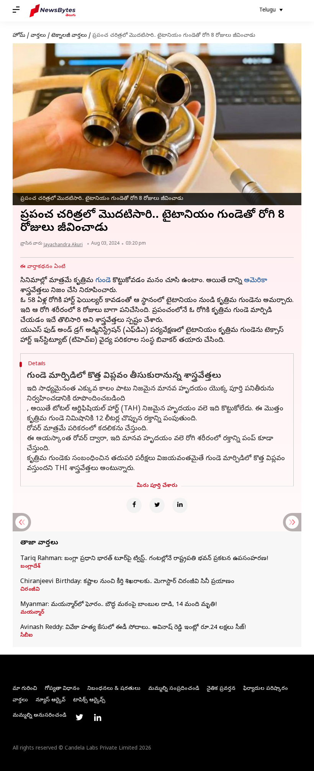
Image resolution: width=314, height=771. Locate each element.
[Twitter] (157, 505)
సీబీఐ (26, 635)
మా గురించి (25, 689)
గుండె (103, 281)
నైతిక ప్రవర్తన (221, 689)
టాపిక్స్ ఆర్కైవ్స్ (89, 700)
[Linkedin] (180, 505)
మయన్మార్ (32, 612)
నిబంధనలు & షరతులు (114, 689)
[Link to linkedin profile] (97, 717)
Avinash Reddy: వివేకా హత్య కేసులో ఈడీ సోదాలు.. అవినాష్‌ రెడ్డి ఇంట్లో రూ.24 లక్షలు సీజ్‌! (133, 628)
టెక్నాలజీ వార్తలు (69, 35)
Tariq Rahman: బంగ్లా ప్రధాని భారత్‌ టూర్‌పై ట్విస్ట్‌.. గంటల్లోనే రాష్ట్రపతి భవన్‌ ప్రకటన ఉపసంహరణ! (144, 559)
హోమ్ (19, 35)
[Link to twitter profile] (79, 717)
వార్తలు (38, 35)
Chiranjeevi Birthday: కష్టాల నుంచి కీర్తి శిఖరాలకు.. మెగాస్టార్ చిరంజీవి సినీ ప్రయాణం (127, 582)
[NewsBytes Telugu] (52, 11)
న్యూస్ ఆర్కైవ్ (50, 700)
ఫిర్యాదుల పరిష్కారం (265, 689)
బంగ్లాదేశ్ (30, 567)
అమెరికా (255, 281)
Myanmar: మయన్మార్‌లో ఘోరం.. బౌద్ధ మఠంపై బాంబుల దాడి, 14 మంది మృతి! (118, 605)
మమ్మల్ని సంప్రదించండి (173, 689)
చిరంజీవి (30, 589)
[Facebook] (134, 505)
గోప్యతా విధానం (62, 689)
